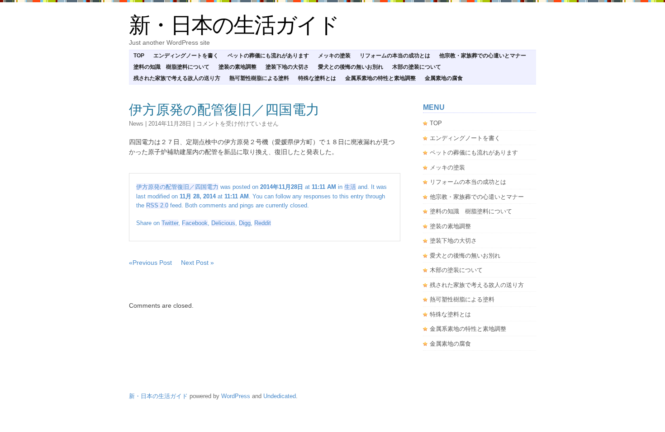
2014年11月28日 (169, 123)
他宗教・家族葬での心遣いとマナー (482, 55)
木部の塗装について (416, 67)
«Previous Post (150, 262)
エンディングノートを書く (185, 55)
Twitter (170, 223)
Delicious (223, 223)
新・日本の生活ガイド (234, 25)
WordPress (235, 396)
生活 (350, 186)
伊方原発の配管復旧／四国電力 (224, 109)
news (136, 123)
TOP (138, 55)
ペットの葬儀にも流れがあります (268, 55)
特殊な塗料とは (317, 78)
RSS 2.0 (157, 205)
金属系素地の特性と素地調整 (380, 78)
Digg (245, 223)
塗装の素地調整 (237, 67)
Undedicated (279, 396)
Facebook (195, 223)
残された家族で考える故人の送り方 (176, 78)
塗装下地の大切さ (287, 67)
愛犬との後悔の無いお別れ (350, 67)
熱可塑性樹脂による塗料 (259, 78)
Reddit (262, 223)
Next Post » (197, 262)
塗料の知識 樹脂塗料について (171, 67)
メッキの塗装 (334, 55)
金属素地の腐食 (444, 78)
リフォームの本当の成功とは (395, 55)
